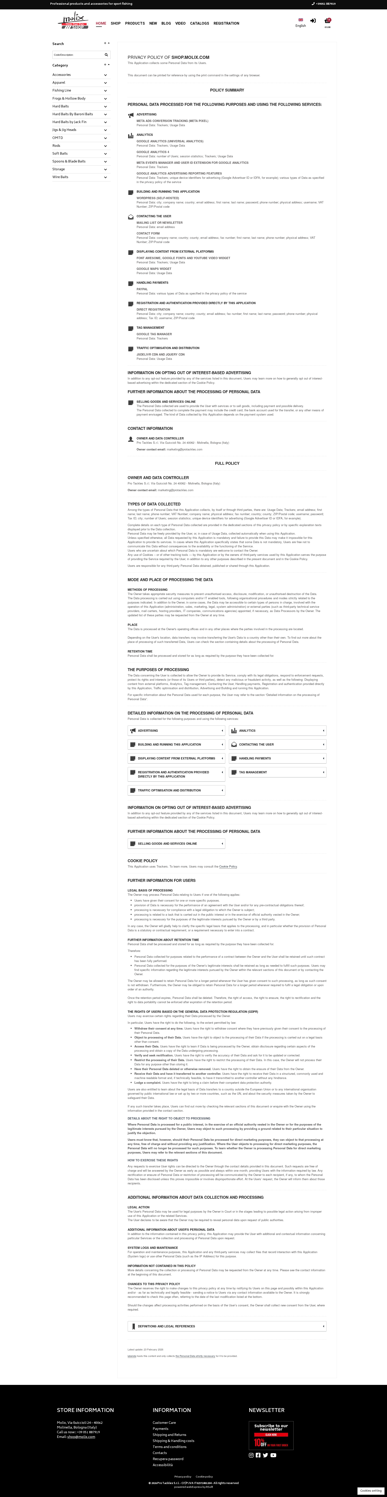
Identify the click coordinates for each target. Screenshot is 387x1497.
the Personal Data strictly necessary (195, 1356)
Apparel (58, 83)
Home (101, 23)
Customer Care (164, 1423)
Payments (160, 1429)
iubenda (132, 1356)
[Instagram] (252, 1455)
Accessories (61, 75)
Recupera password (168, 1459)
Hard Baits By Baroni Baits (72, 115)
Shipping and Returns (169, 1435)
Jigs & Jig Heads (64, 130)
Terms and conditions (170, 1447)
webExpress (194, 1487)
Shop (116, 23)
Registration (226, 23)
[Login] (313, 22)
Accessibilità (163, 1465)
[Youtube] (274, 1455)
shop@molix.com (81, 1437)
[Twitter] (266, 1455)
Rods (56, 146)
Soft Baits (60, 154)
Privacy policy (182, 1477)
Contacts (160, 1453)
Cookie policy (204, 1477)
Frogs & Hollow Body (69, 99)
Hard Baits (60, 107)
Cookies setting (371, 1491)
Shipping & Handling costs (173, 1441)
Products (135, 23)
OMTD (57, 138)
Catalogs (199, 23)
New (153, 23)
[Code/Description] (106, 55)
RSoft (209, 1487)
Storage (58, 170)
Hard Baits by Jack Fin (69, 122)
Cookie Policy (228, 866)
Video (180, 23)
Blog (166, 23)
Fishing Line (61, 91)
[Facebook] (259, 1455)
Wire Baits (60, 177)
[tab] (81, 75)
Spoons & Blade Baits (69, 162)
